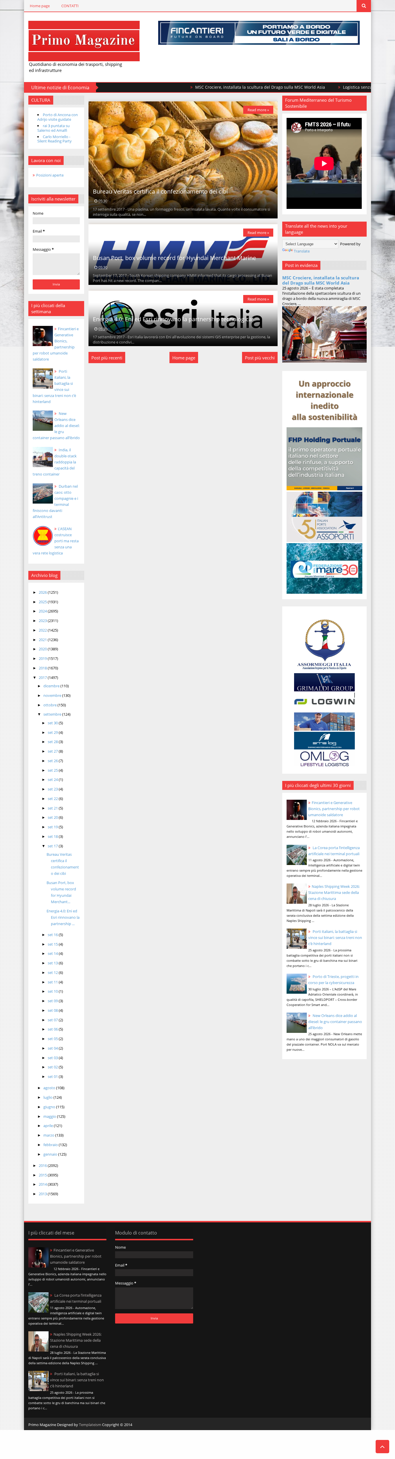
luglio (48, 1097)
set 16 (53, 934)
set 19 (53, 826)
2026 (43, 592)
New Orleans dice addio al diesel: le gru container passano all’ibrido (56, 425)
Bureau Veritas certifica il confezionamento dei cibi (160, 191)
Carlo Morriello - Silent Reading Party (54, 139)
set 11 (53, 982)
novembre (52, 695)
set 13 (53, 963)
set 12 (53, 972)
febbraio (51, 1144)
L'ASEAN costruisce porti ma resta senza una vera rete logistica (56, 541)
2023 (43, 620)
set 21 (53, 808)
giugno (49, 1106)
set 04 (53, 1048)
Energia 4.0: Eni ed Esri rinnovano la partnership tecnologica (172, 319)
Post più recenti (106, 358)
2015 (43, 1175)
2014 (43, 1184)
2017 (43, 677)
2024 (43, 611)
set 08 (53, 1010)
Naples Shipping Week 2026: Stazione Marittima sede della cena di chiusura (334, 892)
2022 (43, 630)
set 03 (53, 1057)
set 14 (53, 953)
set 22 (53, 798)
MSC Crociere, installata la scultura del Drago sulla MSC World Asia (215, 87)
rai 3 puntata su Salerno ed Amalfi (53, 128)
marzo (49, 1135)
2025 (43, 601)
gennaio (50, 1154)
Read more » (258, 109)
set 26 (53, 760)
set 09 (53, 1000)
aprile (48, 1125)
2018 (43, 668)
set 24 (53, 779)
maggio (50, 1116)
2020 (43, 648)
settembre (52, 714)
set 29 (53, 732)
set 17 (53, 846)
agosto (49, 1087)
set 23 (53, 789)
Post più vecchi (260, 358)
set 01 (53, 1076)
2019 (43, 658)
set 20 (53, 817)
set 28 (53, 741)
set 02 (53, 1067)
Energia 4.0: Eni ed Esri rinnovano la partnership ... (63, 917)
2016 (43, 1165)
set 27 (53, 751)
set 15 (53, 944)
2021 (43, 639)
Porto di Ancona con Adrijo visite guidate (57, 117)
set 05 (53, 1038)
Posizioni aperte (50, 175)
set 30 (53, 722)
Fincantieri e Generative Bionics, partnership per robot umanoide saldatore (334, 808)
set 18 (53, 836)
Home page (40, 5)
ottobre (50, 705)
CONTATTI (70, 5)
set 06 (53, 1029)
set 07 (53, 1019)
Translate (302, 251)
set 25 (53, 770)
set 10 (53, 991)
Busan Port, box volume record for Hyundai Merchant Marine (174, 258)
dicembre (51, 685)
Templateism (90, 1424)
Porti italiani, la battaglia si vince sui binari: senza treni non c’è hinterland (335, 937)
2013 (43, 1193)
